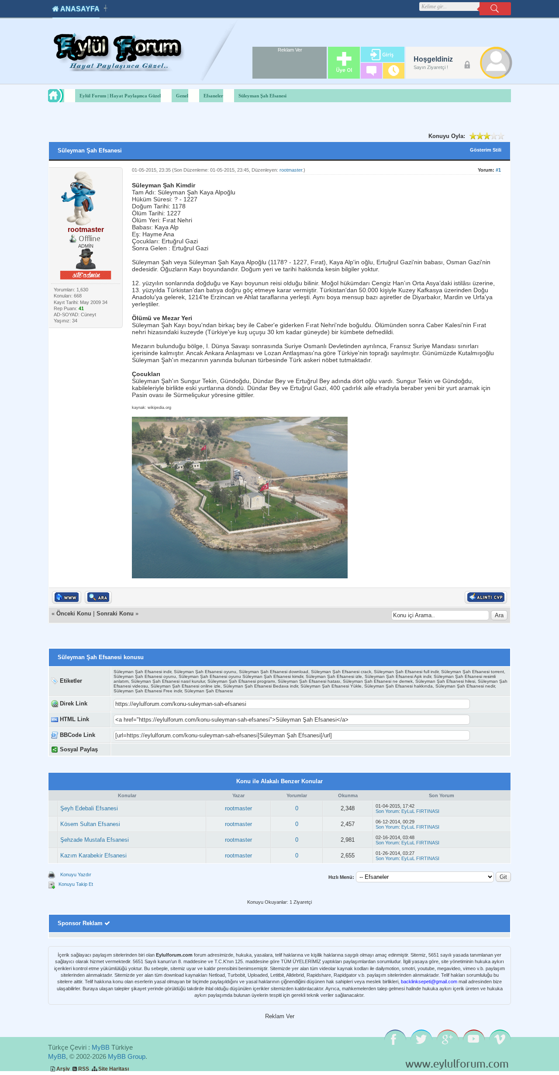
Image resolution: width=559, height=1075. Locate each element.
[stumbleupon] (199, 750)
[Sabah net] (134, 750)
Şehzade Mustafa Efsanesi (94, 839)
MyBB (101, 1047)
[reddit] (217, 750)
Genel (182, 95)
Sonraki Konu (115, 613)
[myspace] (226, 750)
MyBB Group (126, 1056)
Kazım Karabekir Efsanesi (93, 855)
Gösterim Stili (485, 149)
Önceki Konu (73, 613)
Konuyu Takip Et (76, 884)
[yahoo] (180, 750)
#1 (498, 170)
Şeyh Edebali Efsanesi (89, 808)
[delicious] (208, 750)
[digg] (162, 750)
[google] (144, 750)
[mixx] (189, 750)
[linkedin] (254, 750)
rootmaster (291, 170)
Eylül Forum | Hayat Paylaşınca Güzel (120, 95)
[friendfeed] (235, 750)
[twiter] (171, 750)
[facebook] (153, 750)
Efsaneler (213, 95)
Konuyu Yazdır (75, 874)
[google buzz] (244, 750)
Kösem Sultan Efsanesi (90, 824)
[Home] (63, 95)
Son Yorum (387, 811)
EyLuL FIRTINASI (420, 811)
